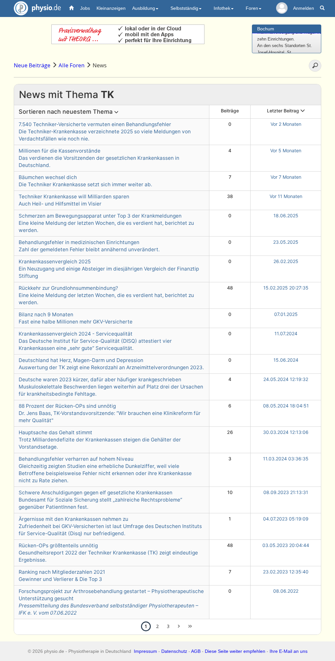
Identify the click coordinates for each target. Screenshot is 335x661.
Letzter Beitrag (283, 110)
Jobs (85, 8)
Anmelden (303, 8)
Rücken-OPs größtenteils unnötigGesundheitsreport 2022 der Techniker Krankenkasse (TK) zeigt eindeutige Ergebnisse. (108, 552)
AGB (196, 651)
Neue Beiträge (32, 65)
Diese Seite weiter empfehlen (235, 651)
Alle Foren (71, 65)
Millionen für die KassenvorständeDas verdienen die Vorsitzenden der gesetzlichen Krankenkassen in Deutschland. (99, 158)
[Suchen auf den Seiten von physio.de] (323, 8)
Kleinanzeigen (111, 8)
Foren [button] (252, 8)
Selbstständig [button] (184, 8)
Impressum (145, 651)
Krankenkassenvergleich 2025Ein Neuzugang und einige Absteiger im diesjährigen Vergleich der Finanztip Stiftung (109, 268)
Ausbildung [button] (143, 8)
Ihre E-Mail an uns (289, 651)
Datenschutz (174, 651)
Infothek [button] (222, 8)
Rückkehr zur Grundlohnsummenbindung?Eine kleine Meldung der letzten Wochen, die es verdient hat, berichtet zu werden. (106, 295)
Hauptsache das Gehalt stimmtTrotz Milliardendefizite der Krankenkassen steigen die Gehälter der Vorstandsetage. (100, 439)
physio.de (37, 8)
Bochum (265, 28)
